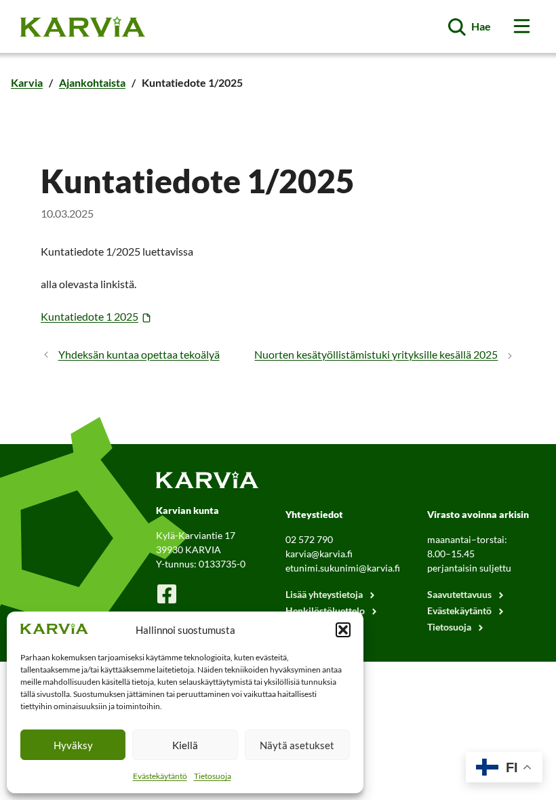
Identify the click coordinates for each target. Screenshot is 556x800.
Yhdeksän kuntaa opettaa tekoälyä (139, 354)
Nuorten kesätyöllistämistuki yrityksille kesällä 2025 (376, 354)
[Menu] (522, 26)
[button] (343, 630)
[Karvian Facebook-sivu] (167, 593)
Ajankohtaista (92, 82)
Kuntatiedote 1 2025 (89, 316)
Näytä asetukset (297, 745)
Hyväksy (73, 745)
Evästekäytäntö (160, 776)
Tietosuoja (212, 776)
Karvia (27, 82)
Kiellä (185, 745)
